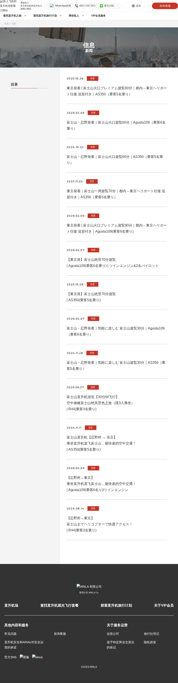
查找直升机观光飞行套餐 (59, 605)
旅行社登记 (151, 633)
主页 (6, 23)
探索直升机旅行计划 (116, 605)
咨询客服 (60, 633)
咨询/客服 (165, 5)
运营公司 (113, 633)
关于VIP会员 (164, 605)
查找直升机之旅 (12, 15)
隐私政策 (150, 642)
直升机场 (11, 605)
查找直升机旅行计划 (45, 15)
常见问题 (10, 633)
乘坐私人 (74, 15)
